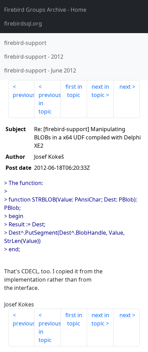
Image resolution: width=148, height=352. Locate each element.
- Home (45, 9)
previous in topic (50, 103)
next (125, 86)
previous (23, 95)
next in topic (100, 91)
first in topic (73, 91)
